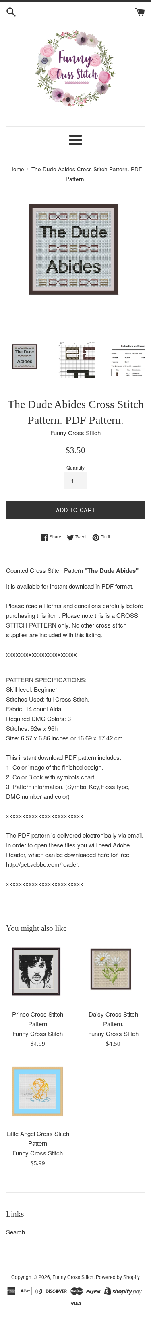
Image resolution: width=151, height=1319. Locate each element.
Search (15, 1232)
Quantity (75, 467)
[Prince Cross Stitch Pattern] (38, 973)
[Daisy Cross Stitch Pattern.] (113, 973)
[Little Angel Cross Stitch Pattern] (38, 1093)
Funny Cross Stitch (72, 1276)
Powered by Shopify (118, 1276)
